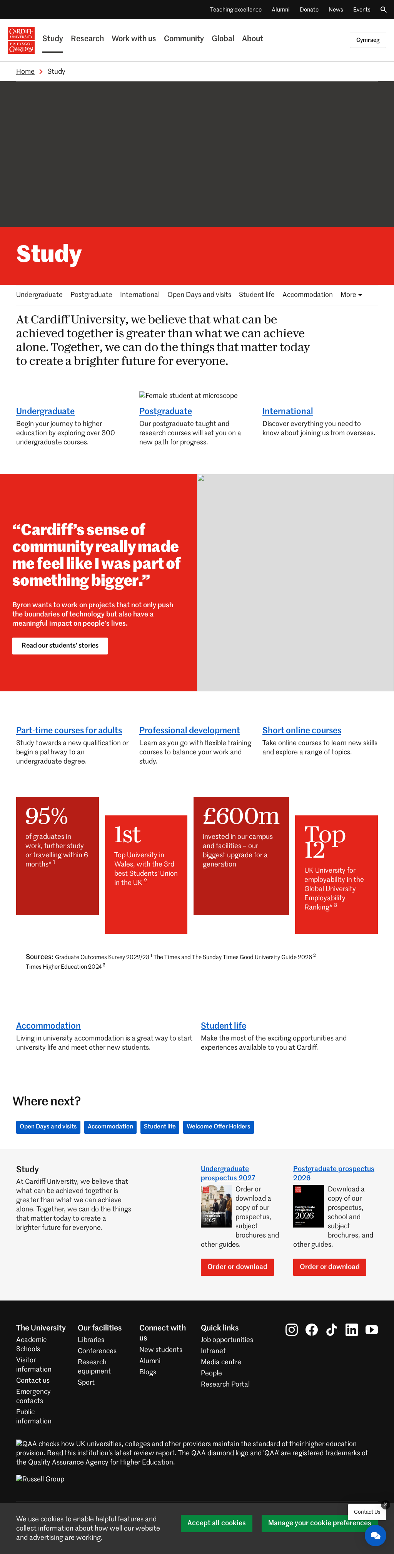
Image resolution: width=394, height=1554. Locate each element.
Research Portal (225, 1384)
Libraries (91, 1340)
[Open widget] (375, 1535)
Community (184, 39)
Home (25, 71)
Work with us (134, 39)
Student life (257, 295)
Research (87, 39)
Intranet (213, 1351)
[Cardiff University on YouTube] (372, 1329)
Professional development (189, 731)
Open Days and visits (199, 295)
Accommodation (307, 295)
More (348, 295)
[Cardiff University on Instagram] (291, 1329)
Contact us (33, 1380)
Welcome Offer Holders (218, 1127)
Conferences (97, 1351)
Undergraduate (39, 295)
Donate (309, 10)
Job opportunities (227, 1340)
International (140, 295)
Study (52, 39)
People (211, 1373)
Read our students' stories (60, 646)
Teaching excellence (236, 10)
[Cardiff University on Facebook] (312, 1329)
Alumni (281, 10)
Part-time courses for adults (69, 731)
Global (223, 39)
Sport (86, 1382)
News (336, 10)
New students (160, 1350)
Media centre (221, 1362)
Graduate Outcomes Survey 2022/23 (103, 956)
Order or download (237, 1267)
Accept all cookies (216, 1523)
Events (362, 10)
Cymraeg (368, 40)
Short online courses (301, 731)
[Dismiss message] (385, 1504)
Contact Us (367, 1512)
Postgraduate (91, 295)
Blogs (147, 1372)
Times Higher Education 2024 (65, 966)
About (252, 39)
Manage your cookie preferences (319, 1523)
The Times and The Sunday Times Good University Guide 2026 (235, 956)
